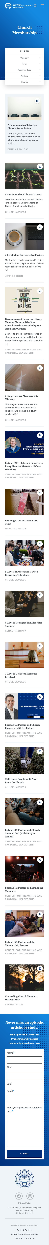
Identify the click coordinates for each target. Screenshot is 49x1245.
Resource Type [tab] (24, 70)
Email (10, 1091)
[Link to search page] (35, 5)
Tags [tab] (24, 64)
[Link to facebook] (19, 1196)
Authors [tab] (24, 76)
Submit (24, 1154)
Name (10, 1053)
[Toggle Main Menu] (42, 5)
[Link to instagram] (30, 1196)
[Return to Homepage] (24, 1179)
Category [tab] (24, 58)
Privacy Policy (24, 1203)
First (9, 1067)
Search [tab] (24, 82)
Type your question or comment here (24, 1109)
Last (9, 1084)
